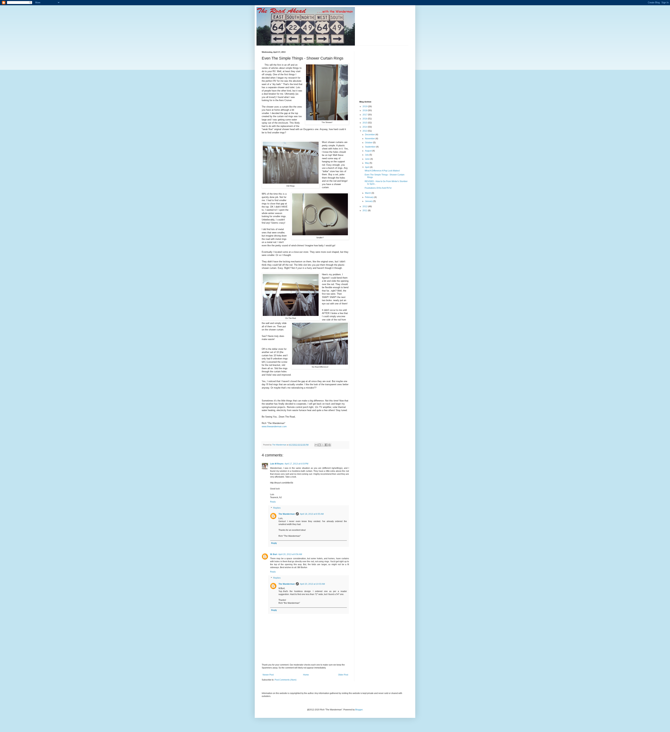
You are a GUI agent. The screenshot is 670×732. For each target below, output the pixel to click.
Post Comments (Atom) (285, 680)
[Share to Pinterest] (329, 445)
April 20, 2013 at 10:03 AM (312, 584)
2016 (365, 118)
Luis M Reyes (277, 464)
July (367, 155)
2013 (365, 131)
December (370, 134)
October (369, 142)
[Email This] (316, 445)
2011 (365, 210)
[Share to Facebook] (326, 445)
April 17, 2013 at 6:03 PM (296, 464)
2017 (365, 114)
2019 (365, 106)
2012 (365, 206)
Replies (277, 508)
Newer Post (268, 675)
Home (306, 675)
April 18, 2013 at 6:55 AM (312, 514)
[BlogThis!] (319, 445)
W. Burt (273, 554)
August (368, 151)
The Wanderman (286, 514)
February (369, 197)
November (370, 138)
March (368, 193)
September (370, 147)
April (367, 167)
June (367, 159)
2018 (365, 110)
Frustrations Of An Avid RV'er (378, 188)
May (367, 163)
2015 (365, 122)
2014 (365, 127)
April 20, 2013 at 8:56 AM (290, 554)
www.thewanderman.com (274, 426)
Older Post (343, 675)
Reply (273, 502)
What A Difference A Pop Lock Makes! (382, 170)
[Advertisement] (385, 73)
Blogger (359, 709)
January (369, 201)
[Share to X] (323, 445)
